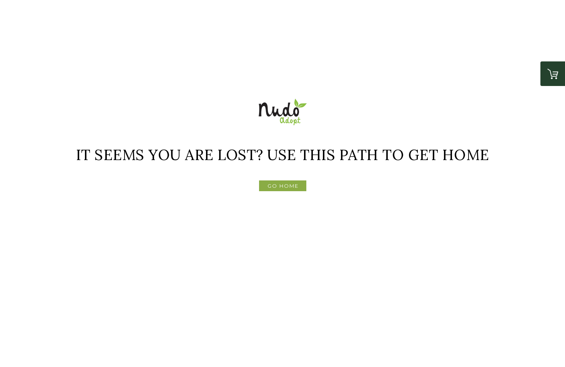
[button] (283, 186)
